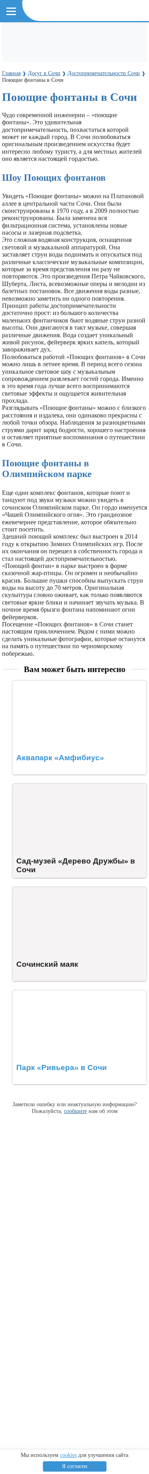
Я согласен (74, 1466)
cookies (68, 1455)
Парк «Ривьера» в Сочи (44, 993)
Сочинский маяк (35, 890)
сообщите (75, 1111)
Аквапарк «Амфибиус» (44, 683)
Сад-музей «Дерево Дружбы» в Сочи (62, 787)
